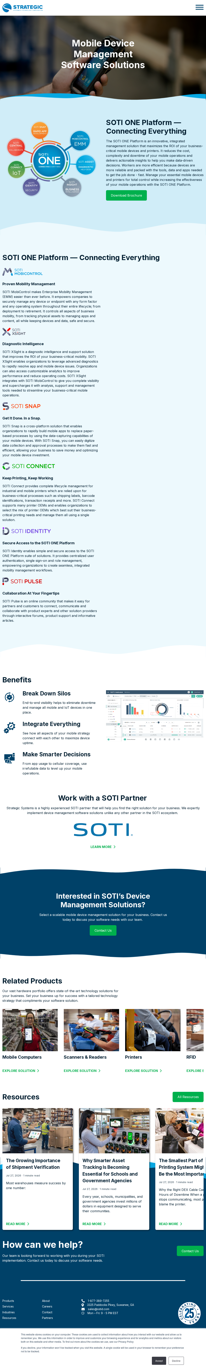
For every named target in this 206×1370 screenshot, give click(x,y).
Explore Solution (18, 1071)
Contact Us (105, 930)
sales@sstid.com (98, 1309)
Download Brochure (126, 195)
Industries (8, 1312)
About (46, 1300)
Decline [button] (176, 1360)
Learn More (103, 847)
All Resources (188, 1097)
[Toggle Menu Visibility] (200, 8)
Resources (9, 1318)
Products (8, 1300)
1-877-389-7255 (98, 1300)
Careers (47, 1306)
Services (8, 1306)
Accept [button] (159, 1360)
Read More (17, 1224)
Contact (47, 1312)
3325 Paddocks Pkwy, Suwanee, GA (110, 1304)
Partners (47, 1318)
